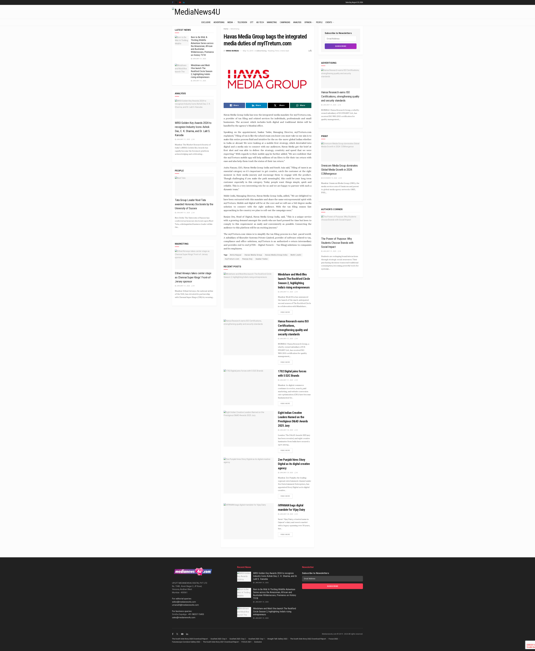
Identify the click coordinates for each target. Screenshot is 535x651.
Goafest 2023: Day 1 (256, 639)
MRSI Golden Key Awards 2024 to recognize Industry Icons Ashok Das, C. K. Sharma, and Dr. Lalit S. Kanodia (275, 576)
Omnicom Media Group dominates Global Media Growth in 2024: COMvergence (339, 169)
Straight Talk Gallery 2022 (277, 639)
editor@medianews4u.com (184, 602)
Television (242, 22)
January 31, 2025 (286, 292)
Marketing (272, 22)
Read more (285, 312)
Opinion (307, 22)
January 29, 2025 (286, 473)
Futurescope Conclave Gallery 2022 (186, 642)
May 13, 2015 (248, 51)
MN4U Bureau (232, 51)
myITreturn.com (232, 259)
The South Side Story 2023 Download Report (190, 639)
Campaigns (285, 22)
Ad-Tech (260, 22)
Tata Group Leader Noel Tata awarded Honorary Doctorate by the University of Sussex (194, 204)
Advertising (219, 22)
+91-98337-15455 (196, 614)
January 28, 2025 (286, 514)
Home (226, 29)
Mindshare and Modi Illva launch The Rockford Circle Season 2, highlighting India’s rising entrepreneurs (201, 71)
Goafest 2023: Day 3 (219, 639)
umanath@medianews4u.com (185, 605)
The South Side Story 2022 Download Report (308, 639)
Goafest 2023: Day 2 (237, 639)
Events (329, 22)
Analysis (297, 22)
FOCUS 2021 (246, 642)
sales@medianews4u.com (183, 617)
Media (230, 22)
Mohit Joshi (296, 255)
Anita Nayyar (235, 255)
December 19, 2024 (329, 178)
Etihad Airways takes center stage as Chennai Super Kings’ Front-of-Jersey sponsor (193, 277)
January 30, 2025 (286, 430)
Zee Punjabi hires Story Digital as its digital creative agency (294, 464)
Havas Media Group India (276, 255)
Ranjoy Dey (247, 259)
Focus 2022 (333, 639)
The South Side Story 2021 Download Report (221, 642)
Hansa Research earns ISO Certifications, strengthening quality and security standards (340, 96)
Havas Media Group (253, 255)
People (319, 22)
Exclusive (206, 22)
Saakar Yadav (262, 259)
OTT (251, 22)
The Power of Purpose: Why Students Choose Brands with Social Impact (337, 243)
